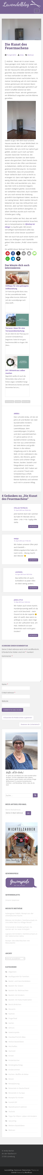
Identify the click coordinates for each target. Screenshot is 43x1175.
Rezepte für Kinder (16, 1097)
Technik (11, 1111)
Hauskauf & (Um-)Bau (17, 1037)
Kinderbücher (14, 1060)
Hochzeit (11, 1051)
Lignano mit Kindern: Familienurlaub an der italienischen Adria (21, 935)
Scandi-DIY (12, 1102)
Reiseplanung (13, 1083)
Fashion (11, 1014)
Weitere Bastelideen (16, 1125)
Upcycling (12, 1121)
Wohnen (31, 55)
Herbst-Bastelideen (16, 1042)
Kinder (11, 1056)
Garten (11, 1023)
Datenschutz (26, 1170)
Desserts (11, 1009)
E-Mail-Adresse (8, 692)
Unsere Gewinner (12, 900)
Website (5, 701)
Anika (22, 55)
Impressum (18, 1170)
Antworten (33, 526)
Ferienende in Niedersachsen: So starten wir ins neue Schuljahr (18, 928)
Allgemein (12, 972)
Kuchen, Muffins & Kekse (18, 1074)
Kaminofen (26, 402)
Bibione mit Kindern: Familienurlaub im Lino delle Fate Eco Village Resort (21, 921)
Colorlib (13, 1172)
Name (5, 684)
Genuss (11, 1028)
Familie (17, 402)
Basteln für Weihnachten (18, 990)
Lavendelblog (8, 1170)
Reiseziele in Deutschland (18, 1088)
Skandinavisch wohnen (17, 1107)
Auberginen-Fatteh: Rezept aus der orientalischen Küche (19, 914)
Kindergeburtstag (15, 1065)
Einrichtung (9, 402)
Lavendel (19, 572)
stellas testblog (21, 508)
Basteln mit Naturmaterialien (20, 1000)
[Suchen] (35, 795)
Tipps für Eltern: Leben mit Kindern (22, 1116)
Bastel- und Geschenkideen (19, 981)
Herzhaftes (12, 1046)
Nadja (16, 539)
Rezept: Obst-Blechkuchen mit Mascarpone (17, 941)
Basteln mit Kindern (16, 995)
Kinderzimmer (14, 1069)
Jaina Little (18, 600)
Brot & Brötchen (14, 1004)
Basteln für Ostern (15, 986)
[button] (7, 253)
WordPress (28, 1172)
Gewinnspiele (13, 1032)
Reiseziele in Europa (16, 1093)
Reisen (11, 1079)
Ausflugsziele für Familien (18, 976)
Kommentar (7, 656)
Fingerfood (12, 1018)
